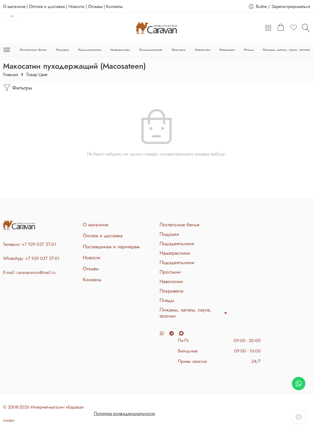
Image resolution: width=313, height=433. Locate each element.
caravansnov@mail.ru (36, 272)
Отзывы (95, 6)
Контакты (114, 6)
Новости (76, 6)
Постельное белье (33, 50)
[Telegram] (171, 333)
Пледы (249, 50)
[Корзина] (281, 28)
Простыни (179, 50)
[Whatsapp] (162, 333)
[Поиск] (306, 28)
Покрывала (227, 50)
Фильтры (21, 87)
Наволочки (202, 50)
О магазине (14, 6)
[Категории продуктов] (268, 28)
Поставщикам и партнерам (111, 246)
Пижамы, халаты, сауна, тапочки (286, 50)
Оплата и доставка (47, 6)
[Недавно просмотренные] (298, 417)
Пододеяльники (89, 50)
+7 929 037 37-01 (39, 244)
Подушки (62, 50)
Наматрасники (120, 50)
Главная (10, 74)
